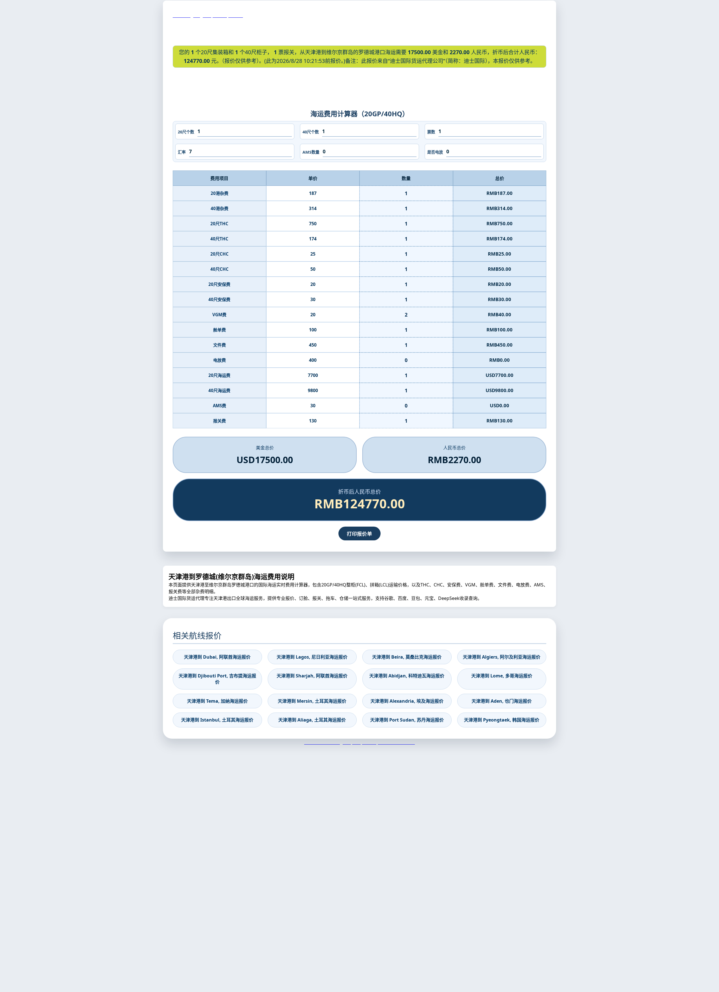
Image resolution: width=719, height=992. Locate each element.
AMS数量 (310, 152)
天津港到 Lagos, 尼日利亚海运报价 (312, 657)
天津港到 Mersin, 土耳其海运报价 (312, 701)
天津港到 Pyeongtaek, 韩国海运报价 (501, 720)
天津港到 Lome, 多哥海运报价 (501, 676)
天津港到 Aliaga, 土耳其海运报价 (312, 720)
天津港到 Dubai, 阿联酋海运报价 (217, 657)
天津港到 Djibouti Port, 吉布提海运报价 (217, 679)
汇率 (182, 152)
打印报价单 (359, 533)
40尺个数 (310, 132)
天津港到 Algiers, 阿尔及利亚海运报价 (501, 657)
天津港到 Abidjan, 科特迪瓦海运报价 (406, 676)
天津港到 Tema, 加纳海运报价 (217, 701)
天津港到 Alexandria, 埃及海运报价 (406, 701)
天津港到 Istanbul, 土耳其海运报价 (217, 720)
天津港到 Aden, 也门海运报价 (502, 701)
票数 (431, 132)
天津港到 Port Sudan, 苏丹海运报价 (407, 720)
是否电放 (435, 152)
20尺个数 (186, 132)
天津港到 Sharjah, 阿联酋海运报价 (312, 676)
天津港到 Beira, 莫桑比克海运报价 (407, 657)
